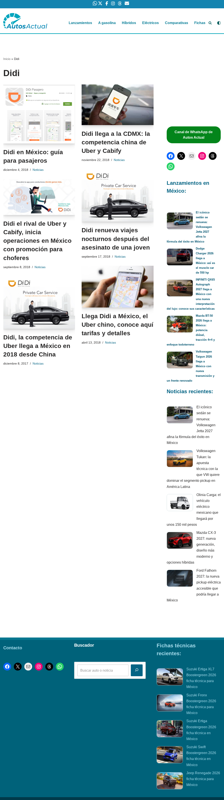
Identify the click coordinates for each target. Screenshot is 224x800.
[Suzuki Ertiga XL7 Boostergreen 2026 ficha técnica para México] (170, 677)
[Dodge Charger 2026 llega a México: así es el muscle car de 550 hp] (180, 257)
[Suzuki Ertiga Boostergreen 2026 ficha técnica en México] (170, 729)
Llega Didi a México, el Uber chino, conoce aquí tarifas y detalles (117, 325)
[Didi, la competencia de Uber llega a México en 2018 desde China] (39, 302)
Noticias (38, 169)
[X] (181, 156)
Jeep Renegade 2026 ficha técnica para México (203, 779)
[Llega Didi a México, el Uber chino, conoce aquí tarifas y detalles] (117, 286)
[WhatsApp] (171, 166)
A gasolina (107, 23)
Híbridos (129, 23)
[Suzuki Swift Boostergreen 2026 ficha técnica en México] (170, 755)
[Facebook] (171, 156)
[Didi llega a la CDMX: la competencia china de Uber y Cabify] (117, 104)
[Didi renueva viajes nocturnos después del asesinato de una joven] (117, 195)
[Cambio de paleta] (219, 23)
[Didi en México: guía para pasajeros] (39, 113)
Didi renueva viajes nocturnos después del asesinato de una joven (116, 239)
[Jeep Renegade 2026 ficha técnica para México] (170, 781)
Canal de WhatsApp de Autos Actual (194, 135)
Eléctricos (150, 23)
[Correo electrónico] (192, 156)
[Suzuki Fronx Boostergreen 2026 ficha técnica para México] (170, 703)
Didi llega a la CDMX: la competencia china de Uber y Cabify (116, 142)
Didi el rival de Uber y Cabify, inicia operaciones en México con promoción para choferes (37, 240)
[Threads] (213, 156)
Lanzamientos (80, 23)
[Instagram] (202, 156)
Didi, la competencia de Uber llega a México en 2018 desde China (37, 346)
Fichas (199, 23)
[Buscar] (210, 22)
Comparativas (176, 23)
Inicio (6, 59)
